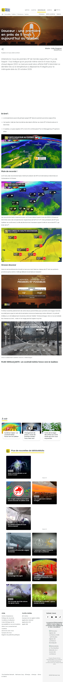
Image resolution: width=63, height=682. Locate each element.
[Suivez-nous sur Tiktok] (60, 617)
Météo (14, 14)
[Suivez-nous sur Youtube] (56, 617)
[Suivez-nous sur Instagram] (52, 617)
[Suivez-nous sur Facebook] (48, 617)
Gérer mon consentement (9, 626)
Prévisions (20, 14)
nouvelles (7, 14)
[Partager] (2, 49)
